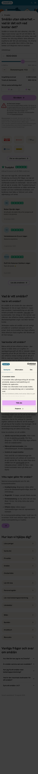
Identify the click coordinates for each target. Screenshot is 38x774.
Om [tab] (31, 369)
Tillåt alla (19, 403)
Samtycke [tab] (7, 369)
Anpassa (18, 408)
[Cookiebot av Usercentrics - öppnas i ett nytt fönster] (27, 364)
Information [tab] (19, 369)
